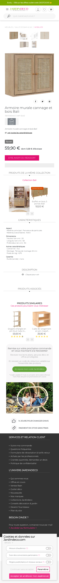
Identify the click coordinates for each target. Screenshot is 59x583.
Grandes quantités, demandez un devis (29, 460)
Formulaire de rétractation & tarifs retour (30, 452)
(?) (27, 548)
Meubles (9, 27)
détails (7, 542)
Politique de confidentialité (23, 463)
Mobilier (38, 27)
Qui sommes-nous (19, 478)
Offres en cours (18, 482)
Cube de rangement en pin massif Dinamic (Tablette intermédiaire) (41, 332)
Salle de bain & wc (24, 27)
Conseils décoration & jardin (24, 503)
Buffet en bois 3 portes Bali (39, 202)
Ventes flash (16, 485)
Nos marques (17, 496)
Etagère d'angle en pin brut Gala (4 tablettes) (17, 331)
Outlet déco (16, 489)
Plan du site (16, 510)
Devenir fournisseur (20, 507)
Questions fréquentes (21, 449)
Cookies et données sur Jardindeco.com (19, 538)
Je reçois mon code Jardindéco (29, 369)
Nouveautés (16, 493)
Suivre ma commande (21, 445)
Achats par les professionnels (24, 456)
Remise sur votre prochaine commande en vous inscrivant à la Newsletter (29, 349)
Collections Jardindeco (21, 500)
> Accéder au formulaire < (23, 528)
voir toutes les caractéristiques (19, 133)
